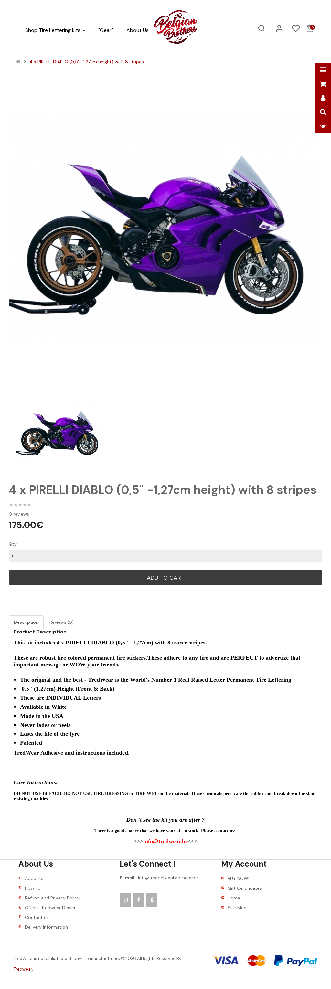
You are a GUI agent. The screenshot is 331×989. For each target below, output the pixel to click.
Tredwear (23, 969)
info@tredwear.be (165, 841)
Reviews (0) (61, 622)
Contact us (37, 917)
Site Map (237, 907)
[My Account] (279, 31)
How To (33, 888)
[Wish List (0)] (296, 30)
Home (234, 898)
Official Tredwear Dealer (50, 907)
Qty (13, 544)
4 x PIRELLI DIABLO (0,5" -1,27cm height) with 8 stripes (86, 61)
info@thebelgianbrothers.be (168, 878)
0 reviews (19, 514)
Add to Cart (166, 577)
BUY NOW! (238, 878)
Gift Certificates (245, 888)
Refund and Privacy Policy (52, 898)
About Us (35, 878)
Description (26, 622)
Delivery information (46, 927)
